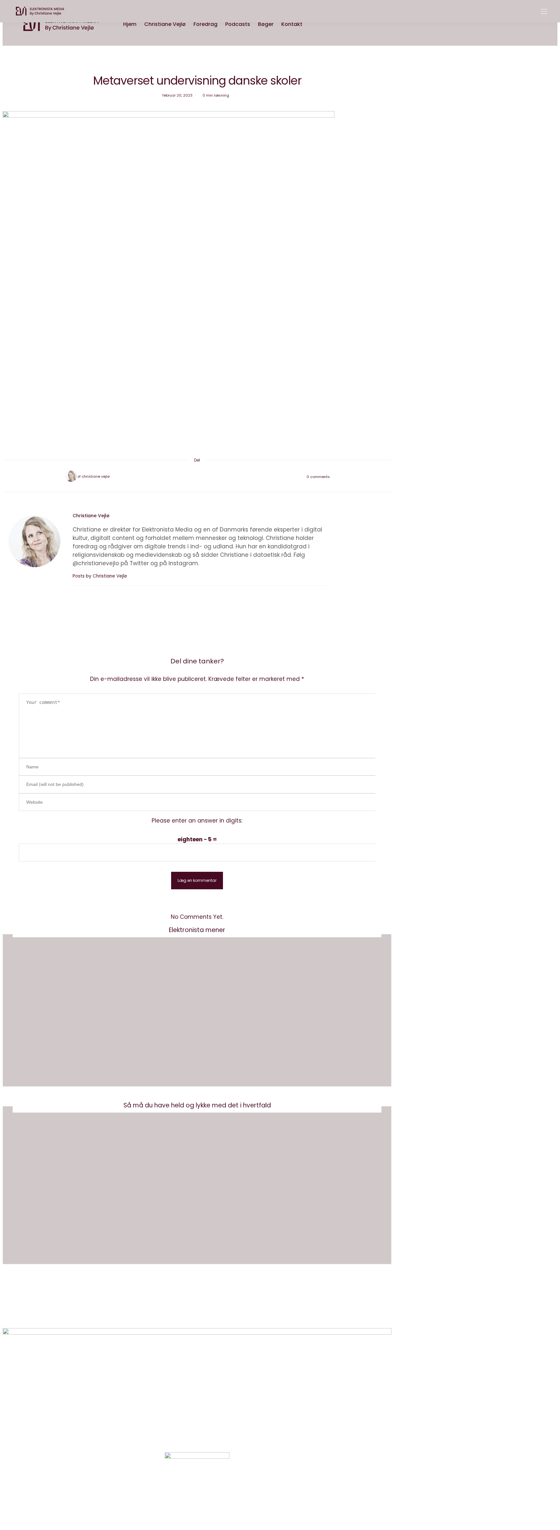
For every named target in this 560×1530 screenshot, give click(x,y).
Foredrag (205, 24)
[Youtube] (205, 1487)
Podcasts (237, 24)
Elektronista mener (197, 930)
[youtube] (7, 630)
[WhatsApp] (205, 476)
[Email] (197, 476)
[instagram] (7, 618)
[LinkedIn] (214, 476)
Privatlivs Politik (211, 1313)
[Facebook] (180, 476)
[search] (312, 24)
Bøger (266, 24)
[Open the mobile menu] (544, 11)
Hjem (129, 24)
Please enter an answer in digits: (197, 820)
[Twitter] (188, 476)
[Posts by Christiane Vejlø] (70, 476)
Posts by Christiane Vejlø (100, 576)
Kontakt (291, 24)
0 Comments (318, 476)
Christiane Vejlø (165, 24)
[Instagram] (188, 1487)
